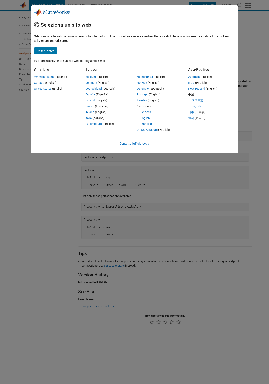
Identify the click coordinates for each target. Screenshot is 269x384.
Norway (142, 82)
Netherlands (145, 76)
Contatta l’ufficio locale (134, 143)
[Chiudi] (233, 12)
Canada (39, 82)
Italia (88, 118)
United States (42, 88)
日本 (191, 112)
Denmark (91, 82)
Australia (194, 76)
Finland (90, 100)
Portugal (142, 94)
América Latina (44, 76)
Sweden (142, 100)
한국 (191, 118)
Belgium (90, 76)
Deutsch (145, 112)
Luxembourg (93, 123)
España (90, 94)
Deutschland (93, 88)
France (89, 106)
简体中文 (197, 100)
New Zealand (196, 88)
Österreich (143, 88)
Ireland (89, 112)
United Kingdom (147, 129)
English (145, 118)
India (191, 82)
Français (146, 123)
